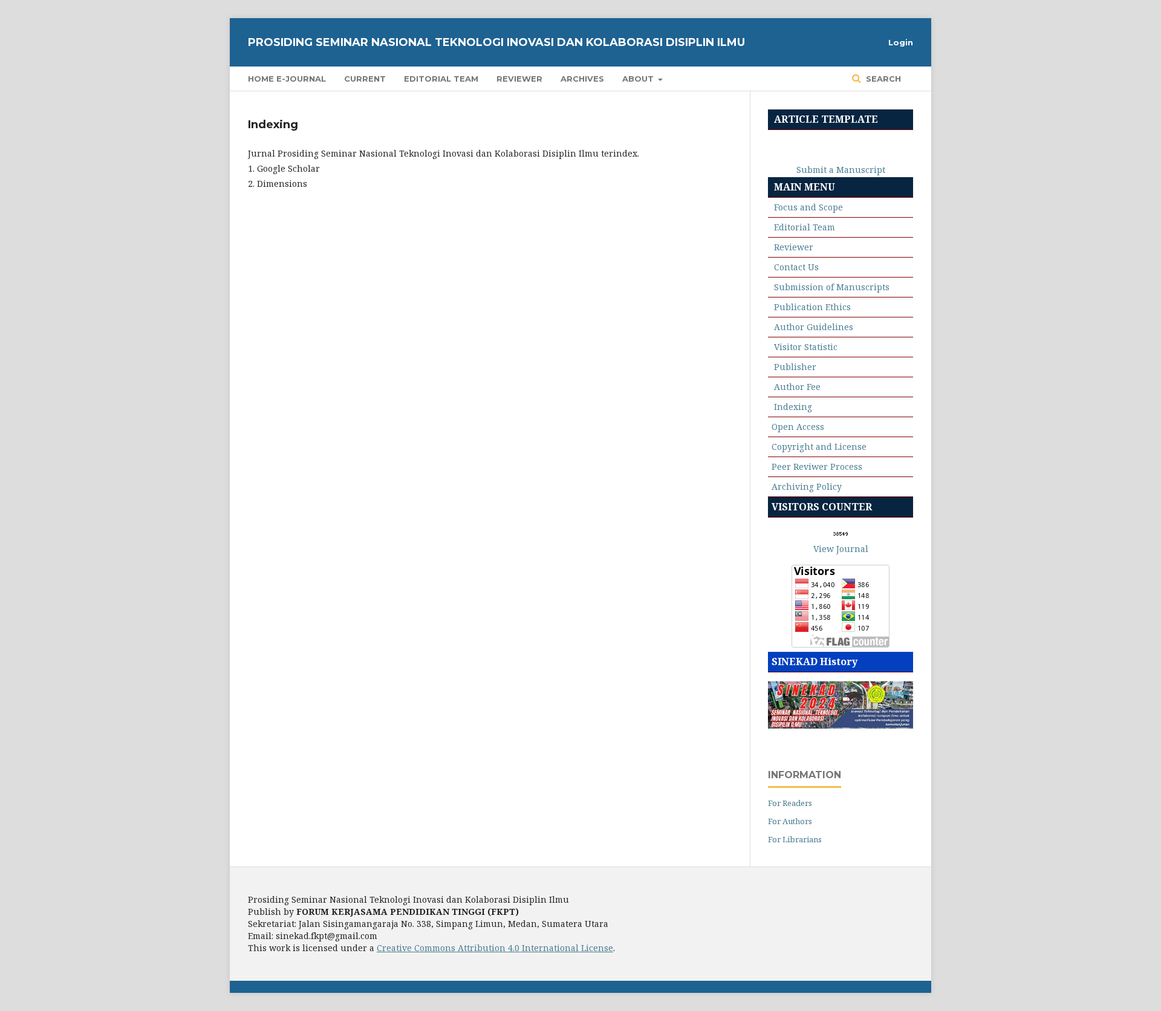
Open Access (798, 426)
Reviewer (519, 78)
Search (882, 78)
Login (900, 42)
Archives (582, 78)
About (639, 78)
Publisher (795, 366)
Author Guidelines (813, 327)
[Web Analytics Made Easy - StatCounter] (841, 533)
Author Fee (797, 386)
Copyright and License (819, 446)
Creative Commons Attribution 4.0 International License (495, 948)
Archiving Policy (807, 486)
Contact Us (796, 267)
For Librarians (795, 839)
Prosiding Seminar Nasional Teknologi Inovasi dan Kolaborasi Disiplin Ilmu (496, 42)
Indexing (793, 406)
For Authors (790, 821)
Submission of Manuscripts (831, 287)
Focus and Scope (808, 207)
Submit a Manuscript (840, 169)
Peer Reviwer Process (817, 466)
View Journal (840, 548)
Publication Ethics (812, 307)
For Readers (790, 803)
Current (365, 78)
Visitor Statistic (805, 347)
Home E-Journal (287, 78)
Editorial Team (441, 78)
